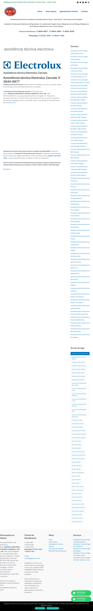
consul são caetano (77, 427)
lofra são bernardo (77, 497)
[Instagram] (83, 2)
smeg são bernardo (77, 518)
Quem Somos (53, 542)
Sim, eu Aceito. (40, 608)
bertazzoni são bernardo (79, 365)
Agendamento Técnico (56, 544)
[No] (91, 606)
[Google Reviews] (88, 2)
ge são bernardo (76, 465)
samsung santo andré (78, 504)
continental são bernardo (79, 434)
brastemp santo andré (78, 372)
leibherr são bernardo (78, 472)
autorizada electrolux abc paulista (79, 357)
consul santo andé (77, 420)
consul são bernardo (77, 423)
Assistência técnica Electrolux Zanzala (25, 72)
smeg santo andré (77, 514)
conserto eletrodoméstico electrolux (79, 405)
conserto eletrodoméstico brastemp (79, 394)
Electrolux (12, 102)
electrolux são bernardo (78, 455)
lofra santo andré (76, 493)
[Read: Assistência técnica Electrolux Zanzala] (32, 65)
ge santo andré (76, 462)
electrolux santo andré (78, 451)
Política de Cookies (52, 608)
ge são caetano (76, 469)
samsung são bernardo (78, 507)
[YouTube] (86, 2)
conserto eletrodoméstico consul (79, 400)
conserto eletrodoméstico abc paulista (79, 384)
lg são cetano (75, 483)
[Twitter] (80, 2)
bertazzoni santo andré (78, 362)
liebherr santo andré (77, 486)
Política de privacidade (56, 549)
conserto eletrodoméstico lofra (79, 410)
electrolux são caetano (78, 458)
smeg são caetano (77, 521)
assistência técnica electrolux (80, 353)
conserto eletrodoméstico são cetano (79, 415)
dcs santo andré (76, 441)
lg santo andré (76, 476)
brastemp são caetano (78, 379)
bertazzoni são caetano (78, 369)
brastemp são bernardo (78, 376)
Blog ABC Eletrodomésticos (57, 551)
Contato (51, 546)
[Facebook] (77, 2)
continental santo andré (78, 430)
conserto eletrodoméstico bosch (79, 389)
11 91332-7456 (40, 2)
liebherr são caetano (77, 490)
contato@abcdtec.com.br (32, 558)
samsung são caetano (78, 511)
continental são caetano (78, 437)
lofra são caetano (77, 500)
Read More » (7, 169)
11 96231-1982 (51, 2)
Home (51, 540)
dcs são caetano (76, 448)
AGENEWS (11, 93)
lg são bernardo (76, 479)
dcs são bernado (76, 444)
